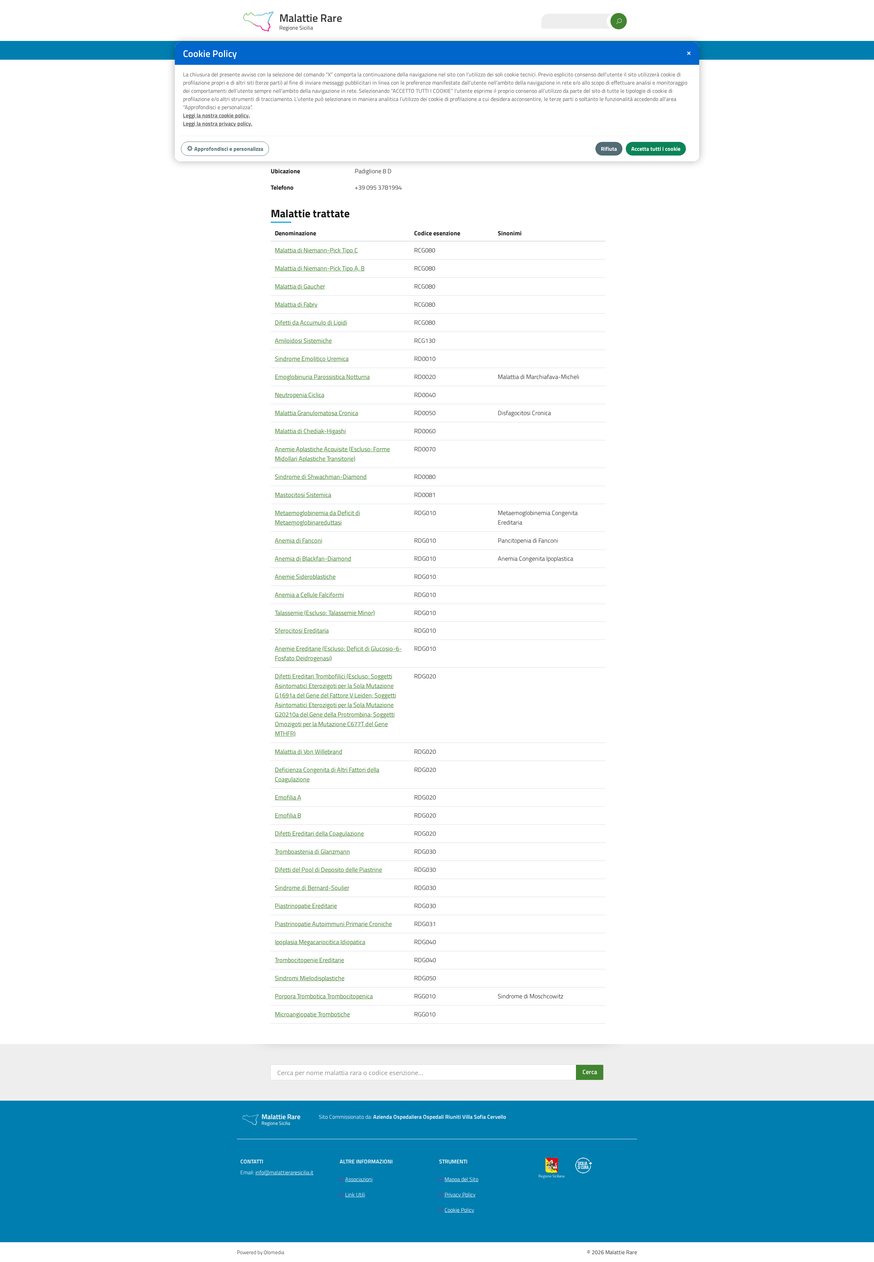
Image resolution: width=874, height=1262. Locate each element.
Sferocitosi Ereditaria (302, 630)
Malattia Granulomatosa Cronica (316, 412)
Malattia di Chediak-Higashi (310, 431)
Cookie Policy (459, 1210)
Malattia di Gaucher (300, 286)
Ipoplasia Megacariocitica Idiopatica (320, 941)
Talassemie (325, 612)
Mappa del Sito (461, 1179)
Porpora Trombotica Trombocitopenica (324, 996)
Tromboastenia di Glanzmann (312, 851)
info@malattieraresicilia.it (284, 1172)
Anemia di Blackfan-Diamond (313, 558)
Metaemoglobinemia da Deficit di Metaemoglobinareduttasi (317, 517)
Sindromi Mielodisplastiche (309, 978)
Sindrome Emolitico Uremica (312, 358)
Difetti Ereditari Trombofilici (335, 705)
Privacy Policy (460, 1194)
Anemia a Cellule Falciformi (309, 594)
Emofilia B (288, 815)
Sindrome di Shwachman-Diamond (321, 476)
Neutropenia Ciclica (299, 394)
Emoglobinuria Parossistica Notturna (322, 376)
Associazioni (358, 1179)
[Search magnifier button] (589, 1072)
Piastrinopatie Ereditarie (306, 905)
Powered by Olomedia (260, 1252)
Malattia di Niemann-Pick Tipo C (316, 250)
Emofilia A (288, 797)
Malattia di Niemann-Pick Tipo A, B (320, 268)
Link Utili (355, 1194)
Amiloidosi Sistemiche (303, 340)
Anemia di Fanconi (298, 540)
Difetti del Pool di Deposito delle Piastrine (328, 869)
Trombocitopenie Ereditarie (309, 960)
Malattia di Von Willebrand (308, 751)
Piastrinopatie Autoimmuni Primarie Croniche (333, 923)
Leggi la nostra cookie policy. (216, 115)
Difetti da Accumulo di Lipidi (311, 322)
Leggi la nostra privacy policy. (217, 123)
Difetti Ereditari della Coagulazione (319, 833)
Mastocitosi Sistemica (303, 494)
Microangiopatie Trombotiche (312, 1014)
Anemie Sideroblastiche (305, 576)
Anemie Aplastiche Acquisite (332, 453)
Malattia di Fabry (296, 304)
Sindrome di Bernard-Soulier (312, 887)
